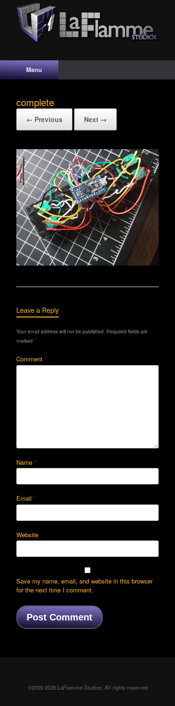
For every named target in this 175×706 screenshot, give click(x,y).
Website (27, 534)
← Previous (44, 119)
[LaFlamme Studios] (87, 23)
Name (26, 462)
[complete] (87, 263)
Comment (31, 358)
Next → (95, 119)
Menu (34, 69)
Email (26, 498)
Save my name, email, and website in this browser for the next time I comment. (84, 585)
